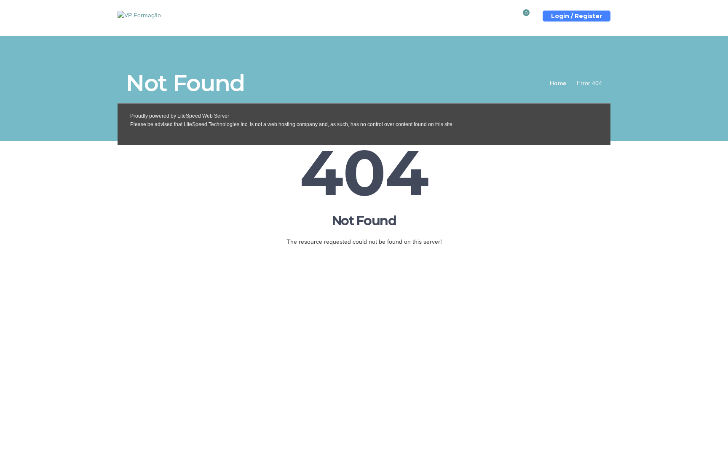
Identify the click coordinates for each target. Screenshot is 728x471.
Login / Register (576, 16)
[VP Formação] (139, 14)
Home (558, 83)
